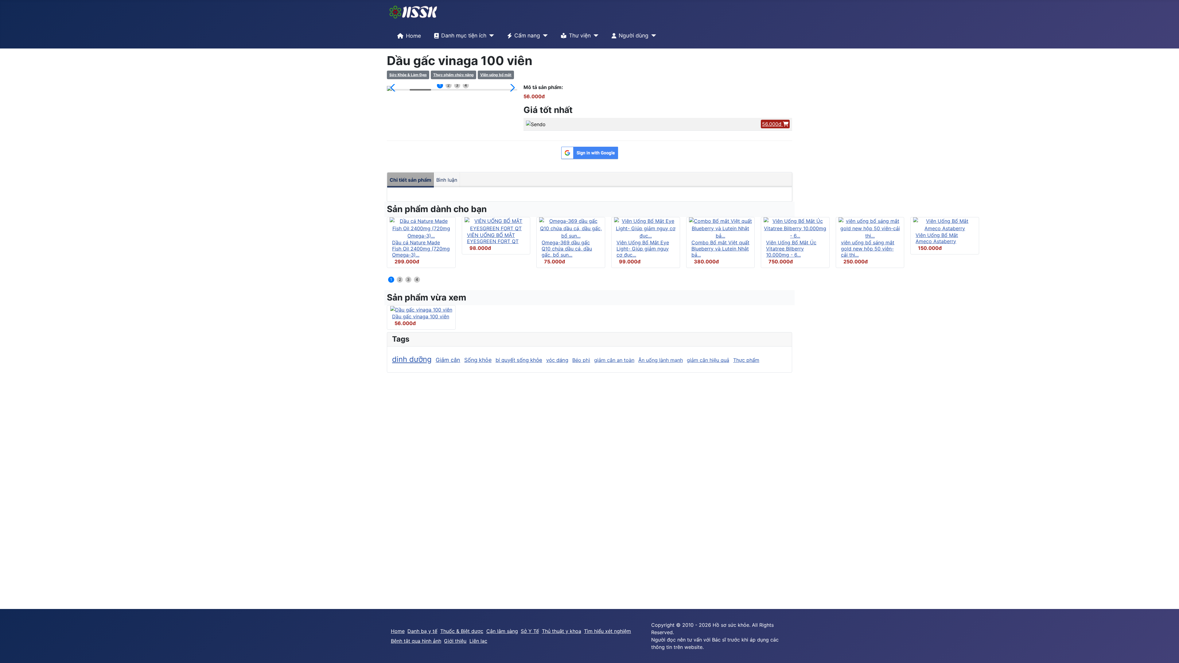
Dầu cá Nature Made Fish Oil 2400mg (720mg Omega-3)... (421, 248)
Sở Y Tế (530, 631)
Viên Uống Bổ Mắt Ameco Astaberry (937, 238)
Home (413, 36)
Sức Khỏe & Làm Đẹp (408, 74)
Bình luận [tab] (446, 180)
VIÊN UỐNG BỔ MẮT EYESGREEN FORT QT (493, 238)
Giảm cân (448, 360)
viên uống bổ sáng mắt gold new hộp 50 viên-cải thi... (867, 248)
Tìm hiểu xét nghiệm (607, 631)
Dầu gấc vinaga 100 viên (420, 316)
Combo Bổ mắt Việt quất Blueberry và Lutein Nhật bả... (720, 248)
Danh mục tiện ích (463, 35)
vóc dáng (557, 360)
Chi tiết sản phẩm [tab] (410, 180)
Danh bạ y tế (422, 631)
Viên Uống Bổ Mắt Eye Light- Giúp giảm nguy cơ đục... (643, 248)
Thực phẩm (746, 360)
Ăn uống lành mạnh (660, 360)
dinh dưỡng (412, 359)
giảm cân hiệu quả (708, 360)
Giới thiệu (455, 641)
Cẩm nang (527, 35)
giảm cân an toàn (614, 360)
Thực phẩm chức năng (453, 74)
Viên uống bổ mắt (496, 74)
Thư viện (580, 35)
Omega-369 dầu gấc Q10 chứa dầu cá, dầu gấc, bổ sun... (567, 248)
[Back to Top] (1168, 651)
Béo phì (581, 360)
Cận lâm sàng (502, 631)
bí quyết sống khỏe (519, 360)
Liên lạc (478, 641)
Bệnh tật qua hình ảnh (416, 641)
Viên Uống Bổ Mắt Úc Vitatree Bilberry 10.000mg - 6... (791, 248)
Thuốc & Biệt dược (461, 631)
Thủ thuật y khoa (561, 631)
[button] (394, 88)
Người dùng (633, 35)
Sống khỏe (478, 360)
